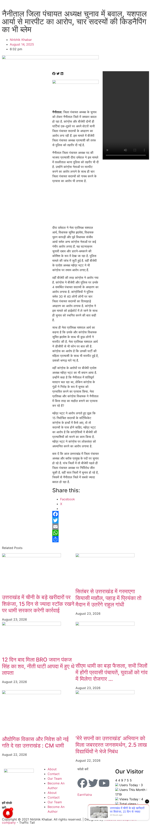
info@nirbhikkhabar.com (26, 808)
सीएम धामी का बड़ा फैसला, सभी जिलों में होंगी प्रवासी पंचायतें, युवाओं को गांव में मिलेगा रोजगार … (112, 672)
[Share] (75, 539)
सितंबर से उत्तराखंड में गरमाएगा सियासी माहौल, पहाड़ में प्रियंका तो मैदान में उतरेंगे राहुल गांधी (108, 598)
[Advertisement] (75, 205)
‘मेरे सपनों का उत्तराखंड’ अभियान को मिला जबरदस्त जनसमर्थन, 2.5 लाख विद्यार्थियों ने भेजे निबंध (111, 745)
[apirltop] (50, 58)
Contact (54, 774)
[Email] (75, 526)
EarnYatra (84, 795)
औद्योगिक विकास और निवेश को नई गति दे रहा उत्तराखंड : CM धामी (35, 742)
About (52, 769)
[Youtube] (104, 783)
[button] (53, 73)
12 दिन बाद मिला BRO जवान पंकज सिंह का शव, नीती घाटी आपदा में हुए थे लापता (38, 666)
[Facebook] (75, 514)
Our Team (55, 778)
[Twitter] (75, 520)
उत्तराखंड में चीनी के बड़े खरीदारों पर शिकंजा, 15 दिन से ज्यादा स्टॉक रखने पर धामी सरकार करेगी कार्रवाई (38, 604)
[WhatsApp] (75, 533)
